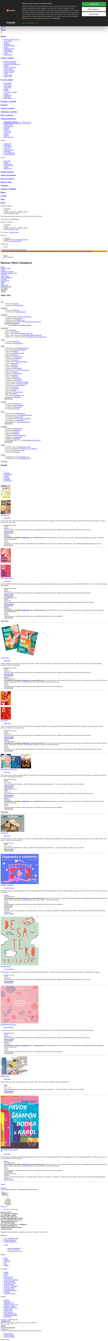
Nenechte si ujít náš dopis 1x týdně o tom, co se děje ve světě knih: (18, 1322)
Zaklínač (6, 162)
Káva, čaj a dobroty (8, 179)
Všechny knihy (8, 125)
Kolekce (6, 134)
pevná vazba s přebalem (30, 448)
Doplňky (3, 30)
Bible (15, 393)
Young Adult (7, 87)
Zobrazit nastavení (92, 9)
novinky (17, 310)
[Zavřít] (1, 299)
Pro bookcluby (8, 1316)
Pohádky (6, 90)
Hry (2, 28)
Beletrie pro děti (5, 280)
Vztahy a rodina (8, 69)
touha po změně (23, 383)
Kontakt (6, 1272)
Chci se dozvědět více (28, 23)
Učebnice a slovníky (7, 108)
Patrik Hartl (7, 145)
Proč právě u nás (8, 1276)
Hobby (6, 73)
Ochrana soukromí (9, 1335)
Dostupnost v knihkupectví (12, 323)
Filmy (3, 199)
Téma (2, 346)
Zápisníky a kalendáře (8, 189)
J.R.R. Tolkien (8, 146)
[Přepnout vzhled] (1, 32)
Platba (5, 1275)
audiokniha (20, 305)
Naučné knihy (8, 95)
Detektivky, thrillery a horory (11, 39)
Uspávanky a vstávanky (7, 885)
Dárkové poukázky (7, 172)
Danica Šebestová (25, 422)
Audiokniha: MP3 (25, 458)
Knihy (5, 255)
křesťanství (20, 392)
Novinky (6, 129)
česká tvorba (22, 350)
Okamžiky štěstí (5, 658)
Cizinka (6, 167)
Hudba (3, 192)
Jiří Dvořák (20, 417)
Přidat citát (3, 1188)
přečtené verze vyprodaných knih (37, 337)
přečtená (17, 332)
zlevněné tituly (22, 312)
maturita (18, 358)
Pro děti (3, 270)
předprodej (19, 318)
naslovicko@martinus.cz (14, 1248)
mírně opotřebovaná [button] (9, 679)
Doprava (6, 1273)
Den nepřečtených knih (10, 1313)
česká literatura (24, 348)
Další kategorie (8, 54)
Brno (5, 1238)
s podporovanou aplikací (21, 239)
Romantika (7, 44)
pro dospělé (20, 405)
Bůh (14, 390)
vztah (16, 360)
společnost (19, 373)
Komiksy (6, 42)
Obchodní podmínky (9, 1336)
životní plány (21, 385)
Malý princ (3, 1206)
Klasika (6, 47)
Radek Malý (20, 420)
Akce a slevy (7, 132)
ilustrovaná (20, 353)
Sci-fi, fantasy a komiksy (10, 92)
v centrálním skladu (26, 316)
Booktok (6, 135)
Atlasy (2, 283)
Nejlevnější (7, 479)
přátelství (19, 356)
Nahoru (3, 1184)
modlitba (18, 397)
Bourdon (19, 428)
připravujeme (21, 320)
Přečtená (6, 534)
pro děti (17, 408)
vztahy (16, 366)
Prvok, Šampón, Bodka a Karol (9, 1149)
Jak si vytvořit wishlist (10, 1283)
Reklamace (7, 1292)
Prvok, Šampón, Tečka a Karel (9, 769)
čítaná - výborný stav (27, 333)
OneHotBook (22, 435)
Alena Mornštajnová (9, 153)
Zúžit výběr (4, 461)
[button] (55, 528)
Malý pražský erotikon (7, 578)
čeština (17, 341)
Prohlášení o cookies (9, 1306)
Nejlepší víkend (5, 515)
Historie (6, 66)
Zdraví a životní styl (9, 70)
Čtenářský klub (8, 1310)
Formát (3, 455)
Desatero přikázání (6, 966)
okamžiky (19, 368)
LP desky (4, 196)
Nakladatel (3, 426)
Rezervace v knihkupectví (11, 1286)
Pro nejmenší (7, 83)
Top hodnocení (8, 474)
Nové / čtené (4, 328)
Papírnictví (4, 185)
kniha (16, 303)
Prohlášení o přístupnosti (10, 1307)
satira (16, 351)
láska (16, 355)
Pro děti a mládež (7, 80)
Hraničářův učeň (8, 165)
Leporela (6, 93)
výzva (17, 363)
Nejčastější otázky (9, 1284)
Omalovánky (7, 96)
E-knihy (6, 1259)
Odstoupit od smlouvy (10, 1293)
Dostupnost (4, 315)
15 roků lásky (4, 720)
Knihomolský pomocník (10, 1315)
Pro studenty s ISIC (9, 1289)
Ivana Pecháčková (25, 418)
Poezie (6, 53)
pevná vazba (21, 450)
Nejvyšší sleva (8, 480)
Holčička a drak (5, 1076)
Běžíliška (17, 438)
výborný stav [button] (7, 536)
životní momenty (24, 370)
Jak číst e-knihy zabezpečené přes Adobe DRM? (13, 249)
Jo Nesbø (6, 148)
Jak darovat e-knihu (9, 1281)
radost (16, 375)
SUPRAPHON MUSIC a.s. (33, 440)
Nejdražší (6, 477)
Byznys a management (10, 63)
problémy (18, 378)
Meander (18, 430)
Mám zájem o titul (9, 137)
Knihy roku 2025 (8, 126)
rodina (16, 371)
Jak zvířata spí (4, 833)
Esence (16, 432)
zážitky (16, 377)
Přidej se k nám (8, 1309)
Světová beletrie (8, 51)
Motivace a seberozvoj (10, 61)
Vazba (2, 445)
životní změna (23, 361)
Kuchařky (4, 105)
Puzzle (3, 203)
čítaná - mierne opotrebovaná (34, 335)
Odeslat (3, 1326)
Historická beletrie (9, 48)
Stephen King (7, 143)
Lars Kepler (7, 151)
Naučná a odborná (7, 58)
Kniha (5, 525)
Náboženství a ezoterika (9, 112)
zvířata (16, 387)
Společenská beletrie (9, 45)
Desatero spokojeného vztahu (8, 1024)
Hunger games (8, 164)
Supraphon (19, 437)
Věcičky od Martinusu (8, 175)
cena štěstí (19, 380)
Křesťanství (4, 279)
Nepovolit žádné (94, 14)
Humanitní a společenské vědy (12, 64)
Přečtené (3, 26)
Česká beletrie (8, 50)
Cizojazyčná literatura (8, 119)
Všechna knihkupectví (10, 1240)
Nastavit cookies (8, 1333)
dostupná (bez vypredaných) (33, 321)
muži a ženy (20, 395)
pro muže (18, 407)
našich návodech (14, 219)
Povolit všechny (94, 4)
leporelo (17, 452)
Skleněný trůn (7, 168)
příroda (16, 388)
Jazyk (2, 340)
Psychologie (4, 274)
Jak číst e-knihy (8, 1278)
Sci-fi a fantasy (8, 41)
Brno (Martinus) (27, 325)
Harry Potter (7, 161)
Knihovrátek (25, 537)
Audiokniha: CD (24, 457)
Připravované (7, 131)
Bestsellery (7, 128)
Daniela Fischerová (26, 415)
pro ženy (19, 403)
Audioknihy (7, 1261)
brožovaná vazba (25, 447)
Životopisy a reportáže (10, 67)
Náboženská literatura (6, 277)
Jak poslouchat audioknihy (11, 1280)
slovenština (20, 343)
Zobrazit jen (4, 308)
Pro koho (3, 402)
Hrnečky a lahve (6, 182)
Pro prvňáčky (7, 84)
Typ (2, 302)
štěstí (16, 365)
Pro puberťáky (8, 86)
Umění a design (8, 75)
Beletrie (3, 36)
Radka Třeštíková (9, 150)
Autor (2, 411)
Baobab (17, 433)
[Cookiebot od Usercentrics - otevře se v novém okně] (11, 23)
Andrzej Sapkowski (9, 154)
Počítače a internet (9, 72)
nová (14, 330)
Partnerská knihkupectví (10, 1241)
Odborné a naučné (5, 268)
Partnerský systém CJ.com (11, 1304)
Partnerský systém (9, 1303)
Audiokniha (7, 597)
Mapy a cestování (7, 115)
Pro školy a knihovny (9, 1287)
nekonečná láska (24, 382)
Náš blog (6, 1300)
